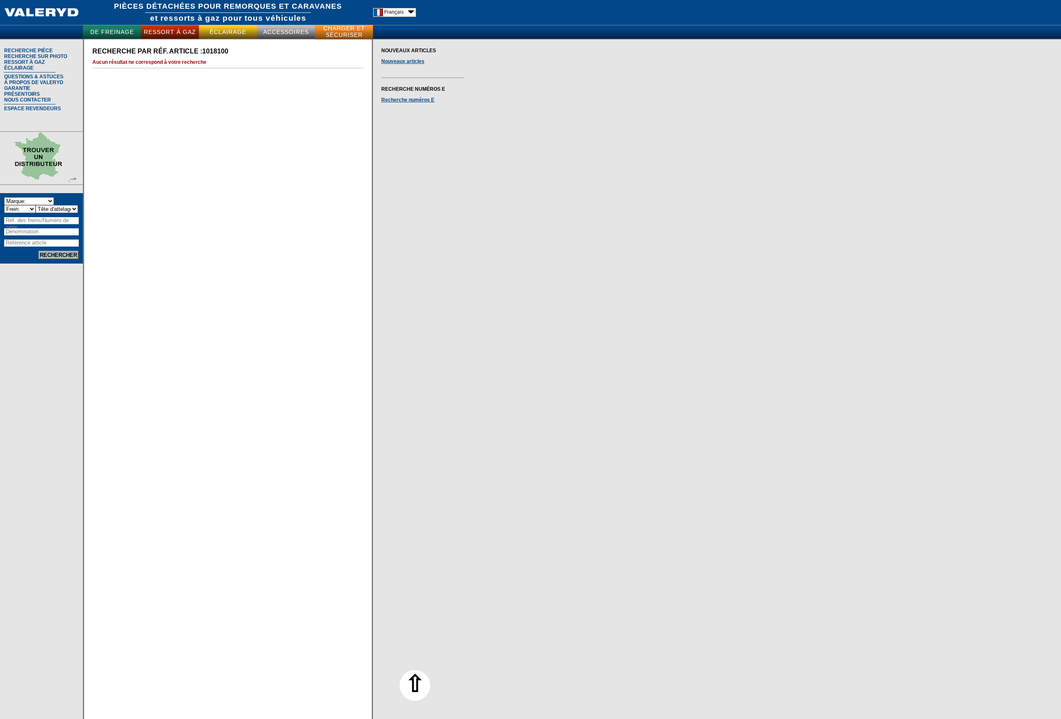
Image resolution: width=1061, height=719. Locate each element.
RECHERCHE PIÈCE (28, 50)
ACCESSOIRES (286, 32)
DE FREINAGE (112, 32)
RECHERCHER (58, 255)
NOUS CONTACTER (27, 100)
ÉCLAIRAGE (228, 32)
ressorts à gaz (190, 18)
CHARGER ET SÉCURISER (344, 31)
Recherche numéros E (407, 100)
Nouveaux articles (402, 61)
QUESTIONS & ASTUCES (33, 77)
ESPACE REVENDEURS (32, 108)
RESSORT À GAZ (170, 32)
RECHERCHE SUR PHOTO (35, 56)
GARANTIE (17, 88)
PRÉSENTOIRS (22, 94)
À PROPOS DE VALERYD (33, 82)
